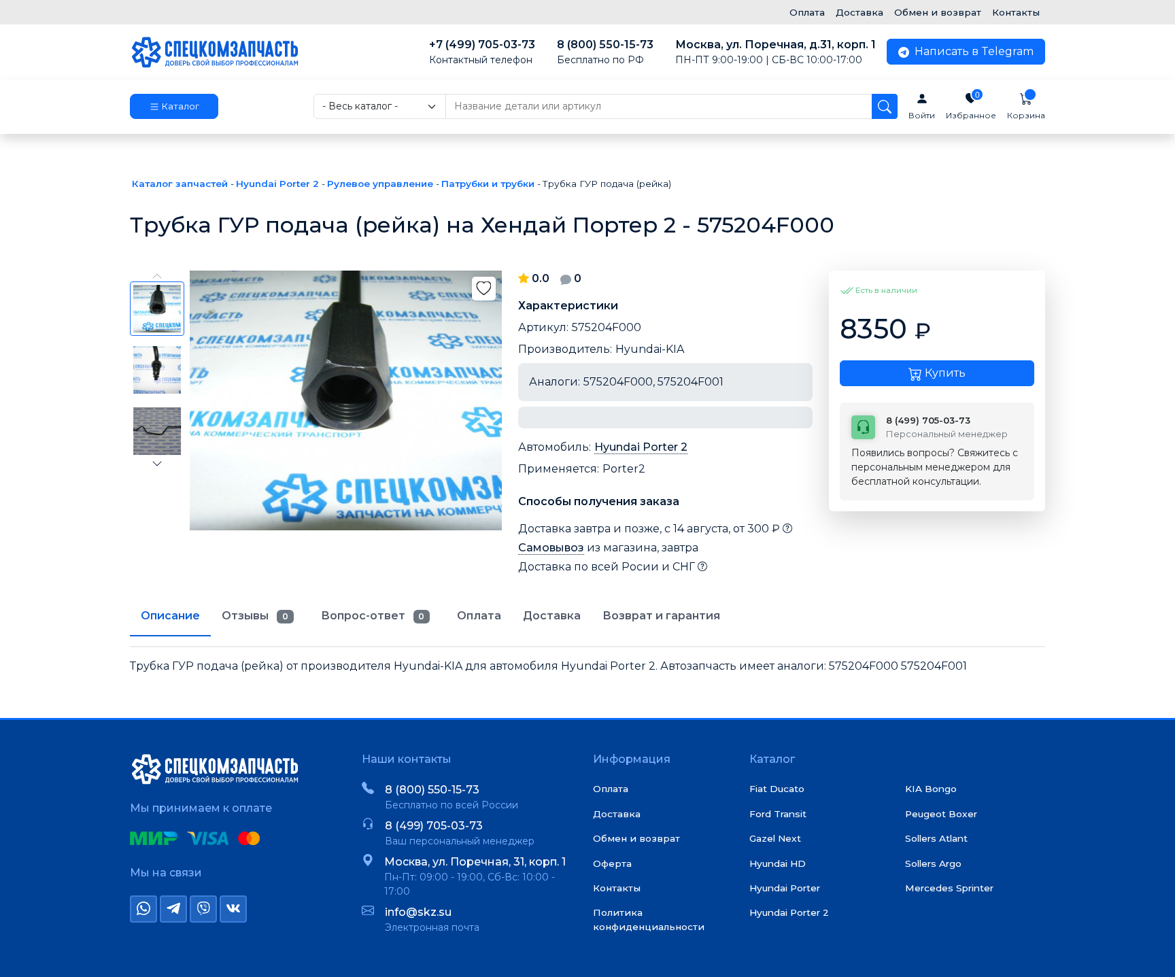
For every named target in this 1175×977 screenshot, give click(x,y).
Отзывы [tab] (255, 615)
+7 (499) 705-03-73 (482, 52)
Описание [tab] (170, 615)
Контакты (1016, 12)
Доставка (859, 12)
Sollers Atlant (936, 838)
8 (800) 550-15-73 (605, 52)
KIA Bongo (931, 788)
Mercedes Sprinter (949, 887)
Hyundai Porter (784, 887)
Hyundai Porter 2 (640, 447)
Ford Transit (777, 813)
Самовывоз (551, 547)
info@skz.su (418, 912)
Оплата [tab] (479, 615)
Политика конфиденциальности (648, 919)
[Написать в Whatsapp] (143, 909)
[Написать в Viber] (203, 909)
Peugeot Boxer (941, 813)
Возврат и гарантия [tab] (661, 615)
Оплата (807, 12)
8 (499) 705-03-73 (434, 825)
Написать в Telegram (973, 51)
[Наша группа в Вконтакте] (233, 909)
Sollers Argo (933, 863)
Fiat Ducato (776, 788)
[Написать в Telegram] (173, 909)
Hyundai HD (777, 863)
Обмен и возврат (937, 12)
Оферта (612, 863)
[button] (174, 107)
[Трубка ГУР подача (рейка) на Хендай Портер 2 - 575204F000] (346, 400)
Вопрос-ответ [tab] (373, 615)
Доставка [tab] (552, 615)
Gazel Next (775, 838)
